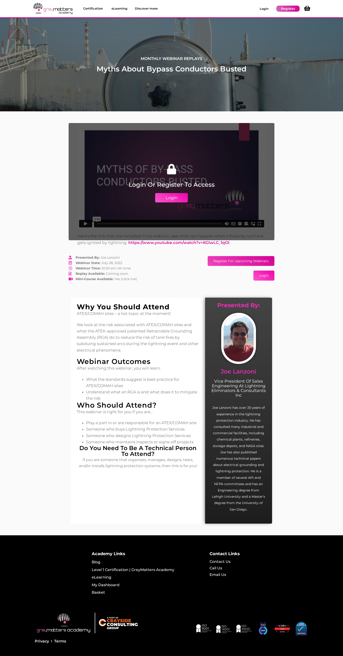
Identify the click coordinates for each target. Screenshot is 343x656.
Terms (60, 641)
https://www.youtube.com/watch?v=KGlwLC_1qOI (178, 242)
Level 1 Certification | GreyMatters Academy (133, 570)
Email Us (218, 574)
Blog (96, 562)
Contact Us (220, 561)
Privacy (42, 641)
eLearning (101, 577)
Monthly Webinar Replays (171, 58)
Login (264, 9)
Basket (98, 592)
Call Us (216, 568)
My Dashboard (105, 585)
